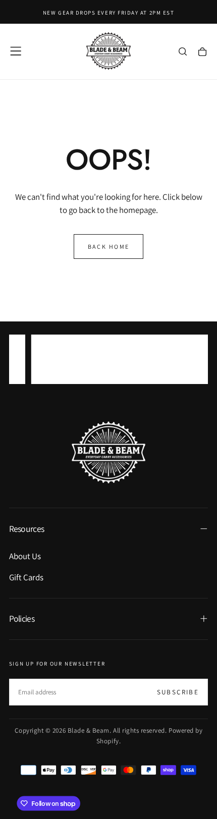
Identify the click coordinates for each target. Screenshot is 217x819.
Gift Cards (26, 577)
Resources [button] (26, 528)
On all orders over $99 (108, 365)
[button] (15, 51)
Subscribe (178, 692)
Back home (109, 246)
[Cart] (202, 52)
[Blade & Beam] (108, 452)
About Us (25, 556)
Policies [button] (21, 618)
